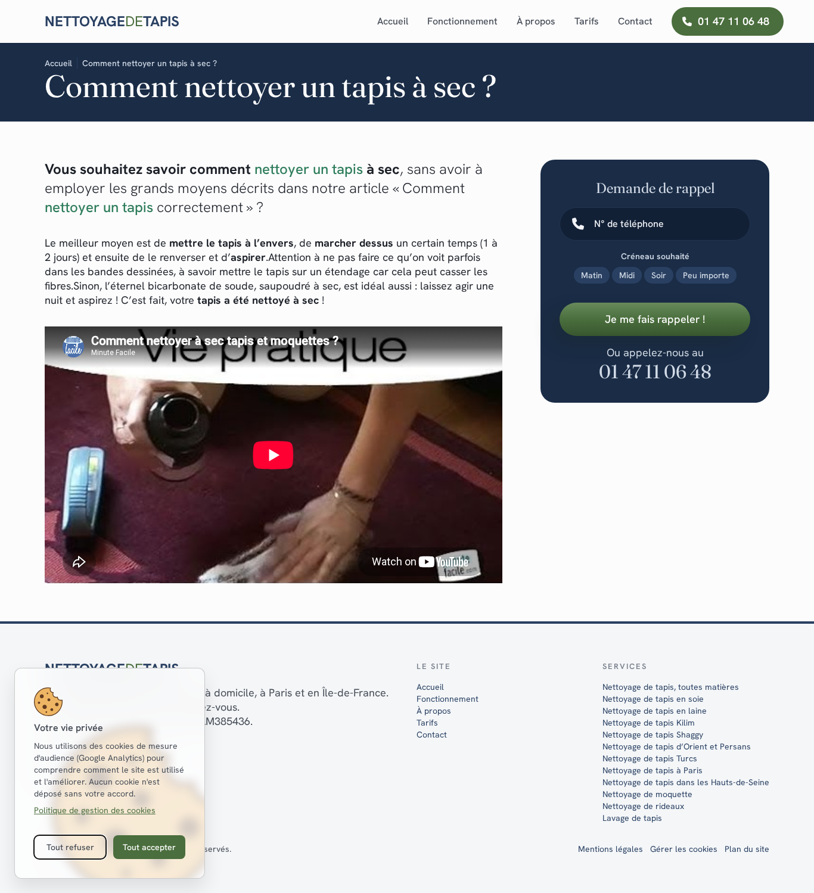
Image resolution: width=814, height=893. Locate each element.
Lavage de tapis (632, 818)
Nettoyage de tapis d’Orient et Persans (676, 746)
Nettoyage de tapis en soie (653, 698)
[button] (462, 21)
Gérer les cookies (683, 849)
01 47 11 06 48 (655, 371)
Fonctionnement (448, 698)
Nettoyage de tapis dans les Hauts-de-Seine (685, 782)
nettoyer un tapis (99, 207)
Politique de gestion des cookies (95, 810)
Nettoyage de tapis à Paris (652, 770)
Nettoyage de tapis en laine (654, 710)
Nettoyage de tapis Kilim (648, 722)
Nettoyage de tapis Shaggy (652, 734)
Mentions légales (610, 849)
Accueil (392, 21)
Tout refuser (70, 847)
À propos (536, 21)
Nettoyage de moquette (647, 794)
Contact (635, 21)
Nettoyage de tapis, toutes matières (670, 687)
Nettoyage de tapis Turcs (649, 758)
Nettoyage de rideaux (643, 806)
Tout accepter (149, 847)
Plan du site (747, 849)
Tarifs (586, 21)
